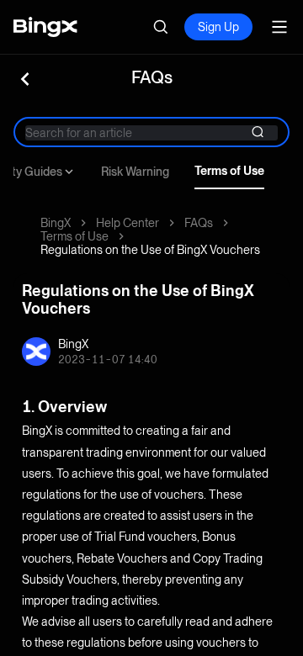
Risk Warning (135, 171)
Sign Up (218, 27)
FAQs (198, 223)
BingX (55, 223)
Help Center (127, 223)
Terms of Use (229, 170)
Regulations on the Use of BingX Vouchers (150, 250)
